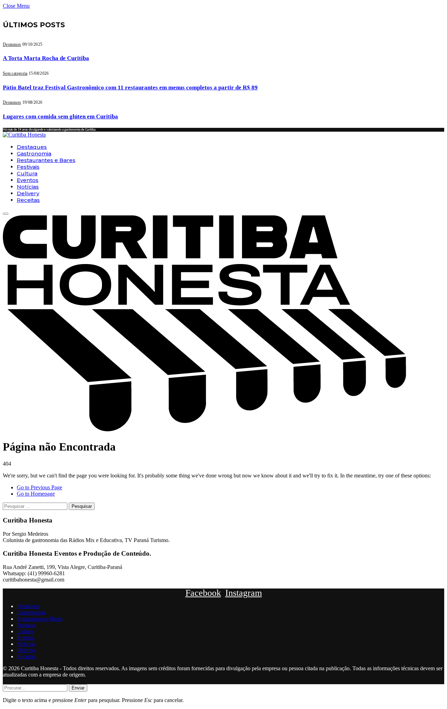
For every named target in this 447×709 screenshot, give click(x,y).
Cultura (27, 173)
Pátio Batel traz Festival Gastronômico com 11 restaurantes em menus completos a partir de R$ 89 (130, 87)
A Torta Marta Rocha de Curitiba (46, 58)
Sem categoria (15, 73)
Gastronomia (34, 153)
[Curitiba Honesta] (24, 135)
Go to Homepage (36, 494)
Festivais (28, 166)
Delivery (28, 193)
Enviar (78, 687)
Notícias (28, 186)
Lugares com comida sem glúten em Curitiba (60, 116)
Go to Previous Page (39, 487)
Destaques (12, 44)
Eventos (27, 180)
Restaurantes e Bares (46, 160)
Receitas (28, 200)
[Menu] (5, 214)
